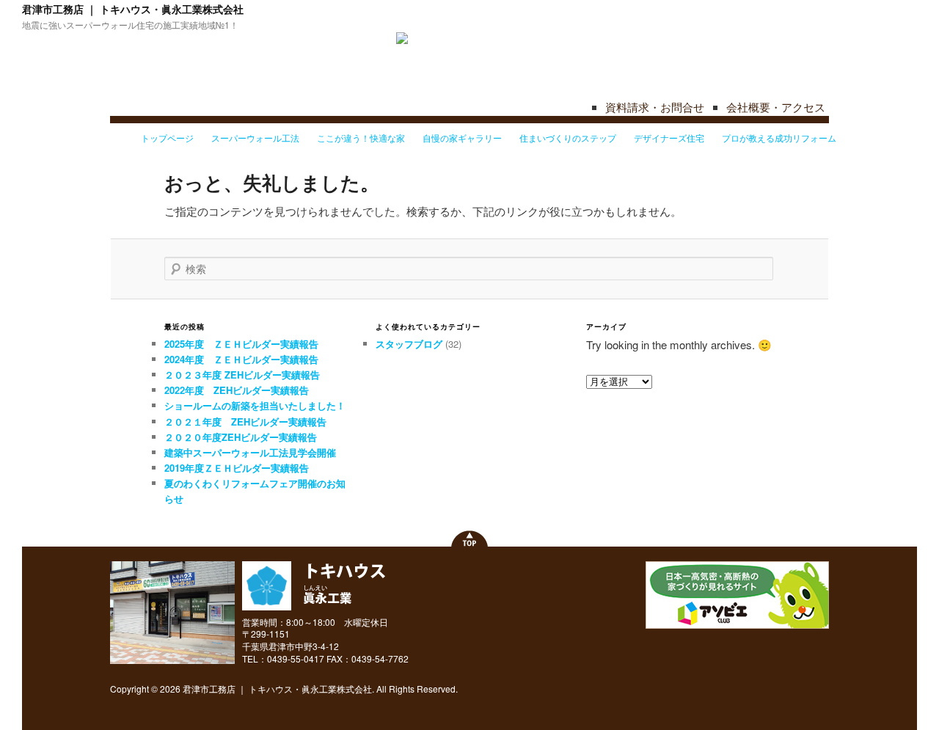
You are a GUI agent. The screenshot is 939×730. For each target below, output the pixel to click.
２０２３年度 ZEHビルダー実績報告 (242, 375)
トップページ (167, 137)
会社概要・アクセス (775, 106)
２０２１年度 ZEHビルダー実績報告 (245, 421)
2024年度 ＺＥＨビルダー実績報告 (241, 359)
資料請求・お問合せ (654, 106)
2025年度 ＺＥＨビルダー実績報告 (241, 344)
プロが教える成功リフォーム (779, 137)
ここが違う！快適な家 (361, 137)
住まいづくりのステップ (567, 137)
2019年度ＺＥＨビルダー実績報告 (236, 468)
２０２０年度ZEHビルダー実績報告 (240, 437)
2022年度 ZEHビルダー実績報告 (236, 390)
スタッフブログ (409, 344)
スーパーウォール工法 (255, 137)
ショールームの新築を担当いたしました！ (255, 405)
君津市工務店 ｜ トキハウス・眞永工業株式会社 (133, 8)
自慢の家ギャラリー (462, 137)
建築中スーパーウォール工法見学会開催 (250, 452)
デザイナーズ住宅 (669, 137)
